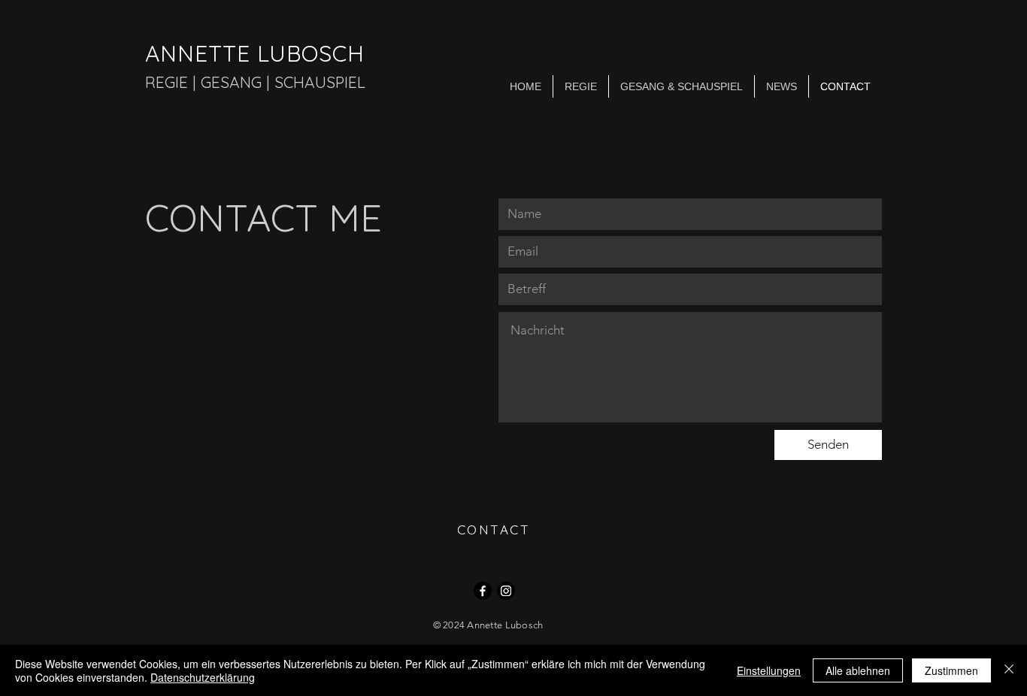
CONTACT (494, 529)
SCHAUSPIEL (319, 82)
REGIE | (173, 82)
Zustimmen (951, 670)
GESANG (231, 82)
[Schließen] (1009, 670)
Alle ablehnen (858, 670)
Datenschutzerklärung (202, 677)
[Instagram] (506, 591)
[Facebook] (483, 591)
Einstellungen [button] (769, 670)
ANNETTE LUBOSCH (255, 53)
